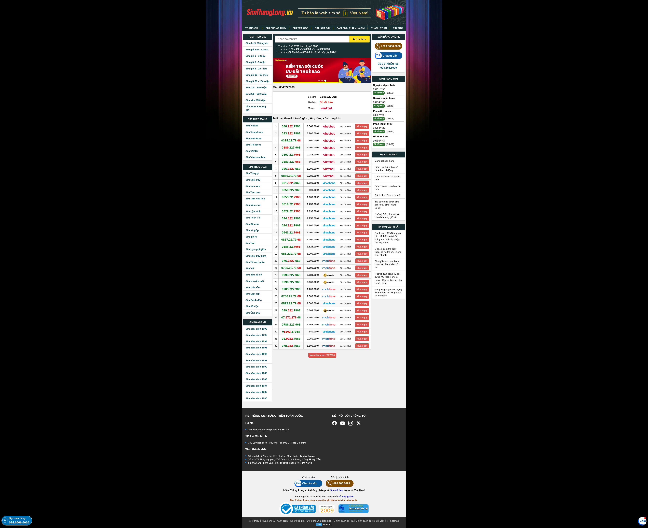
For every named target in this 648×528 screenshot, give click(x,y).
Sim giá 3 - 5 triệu (255, 62)
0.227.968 (291, 147)
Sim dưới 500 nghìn (257, 43)
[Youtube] (342, 423)
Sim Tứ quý (252, 173)
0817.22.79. (291, 239)
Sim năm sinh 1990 (256, 366)
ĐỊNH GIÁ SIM (322, 28)
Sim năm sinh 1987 (256, 385)
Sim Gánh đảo (254, 300)
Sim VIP (250, 268)
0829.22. (291, 211)
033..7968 (291, 133)
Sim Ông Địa (253, 312)
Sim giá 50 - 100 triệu (257, 81)
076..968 (291, 260)
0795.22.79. (291, 268)
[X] (358, 423)
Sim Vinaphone (254, 132)
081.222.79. (291, 253)
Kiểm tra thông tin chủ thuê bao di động (386, 168)
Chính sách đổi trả (344, 520)
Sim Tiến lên (253, 287)
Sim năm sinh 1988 (256, 379)
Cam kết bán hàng (385, 160)
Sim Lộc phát (253, 211)
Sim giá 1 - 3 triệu (255, 55)
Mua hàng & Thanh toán (275, 520)
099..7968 (291, 310)
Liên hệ (384, 520)
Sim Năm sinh (253, 205)
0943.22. (291, 232)
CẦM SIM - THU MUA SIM (350, 28)
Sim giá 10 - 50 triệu (257, 75)
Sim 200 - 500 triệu (256, 94)
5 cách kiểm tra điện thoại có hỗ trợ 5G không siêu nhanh (388, 251)
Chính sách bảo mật (366, 520)
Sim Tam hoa (253, 192)
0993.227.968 (291, 275)
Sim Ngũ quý (253, 179)
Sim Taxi (250, 243)
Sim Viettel (252, 125)
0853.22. (291, 197)
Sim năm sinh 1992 (256, 354)
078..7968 (291, 345)
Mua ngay (362, 126)
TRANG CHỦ (252, 28)
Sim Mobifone (253, 138)
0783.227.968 (291, 289)
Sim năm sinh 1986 (256, 392)
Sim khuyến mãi (255, 281)
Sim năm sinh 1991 (256, 360)
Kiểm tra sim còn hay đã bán (388, 187)
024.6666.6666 (392, 46)
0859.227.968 (291, 190)
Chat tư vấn (390, 55)
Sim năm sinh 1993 (256, 347)
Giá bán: (312, 102)
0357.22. (291, 154)
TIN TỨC (398, 28)
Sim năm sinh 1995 (256, 335)
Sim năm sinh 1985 (256, 398)
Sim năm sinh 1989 (256, 373)
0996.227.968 (291, 282)
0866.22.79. (291, 176)
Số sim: (312, 96)
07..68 (291, 317)
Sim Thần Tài (253, 217)
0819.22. (291, 204)
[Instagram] (350, 423)
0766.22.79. (291, 296)
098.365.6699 (341, 483)
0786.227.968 (291, 324)
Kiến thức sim (297, 520)
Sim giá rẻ (251, 236)
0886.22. (291, 246)
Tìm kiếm (361, 39)
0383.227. (291, 161)
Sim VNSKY (252, 151)
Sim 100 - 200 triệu (256, 87)
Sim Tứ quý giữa (255, 262)
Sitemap (394, 520)
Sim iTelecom (253, 144)
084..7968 (291, 225)
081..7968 (291, 183)
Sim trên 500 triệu (256, 100)
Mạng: (311, 108)
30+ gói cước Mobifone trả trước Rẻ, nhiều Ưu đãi (387, 264)
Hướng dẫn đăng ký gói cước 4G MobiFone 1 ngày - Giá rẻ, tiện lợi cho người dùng (388, 278)
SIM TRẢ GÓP (300, 28)
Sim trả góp (252, 230)
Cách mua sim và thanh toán (387, 178)
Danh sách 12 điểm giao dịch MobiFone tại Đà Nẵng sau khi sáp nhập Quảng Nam (388, 238)
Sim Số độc (252, 306)
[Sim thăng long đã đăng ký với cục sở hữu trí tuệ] (353, 508)
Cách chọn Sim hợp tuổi (387, 195)
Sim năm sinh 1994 (256, 341)
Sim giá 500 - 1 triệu (257, 49)
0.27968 (291, 331)
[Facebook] (334, 423)
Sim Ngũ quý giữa (256, 255)
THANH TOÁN (379, 28)
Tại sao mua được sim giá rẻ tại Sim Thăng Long (387, 204)
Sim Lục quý (253, 186)
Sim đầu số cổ (254, 274)
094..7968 (291, 218)
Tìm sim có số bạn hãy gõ (298, 46)
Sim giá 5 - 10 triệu (256, 68)
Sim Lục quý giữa (256, 249)
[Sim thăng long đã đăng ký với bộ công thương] (297, 509)
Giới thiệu (254, 520)
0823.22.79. (291, 303)
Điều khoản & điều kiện (319, 520)
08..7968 (291, 338)
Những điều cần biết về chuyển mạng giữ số (387, 215)
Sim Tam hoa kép (255, 198)
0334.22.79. (291, 140)
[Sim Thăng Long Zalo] (642, 521)
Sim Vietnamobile (255, 157)
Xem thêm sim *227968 (322, 355)
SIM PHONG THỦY (276, 28)
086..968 (291, 168)
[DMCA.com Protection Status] (324, 524)
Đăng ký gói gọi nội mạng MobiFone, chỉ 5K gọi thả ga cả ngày (388, 292)
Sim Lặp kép (253, 293)
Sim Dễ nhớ (252, 224)
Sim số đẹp (336, 490)
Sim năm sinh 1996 (256, 328)
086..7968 (291, 126)
